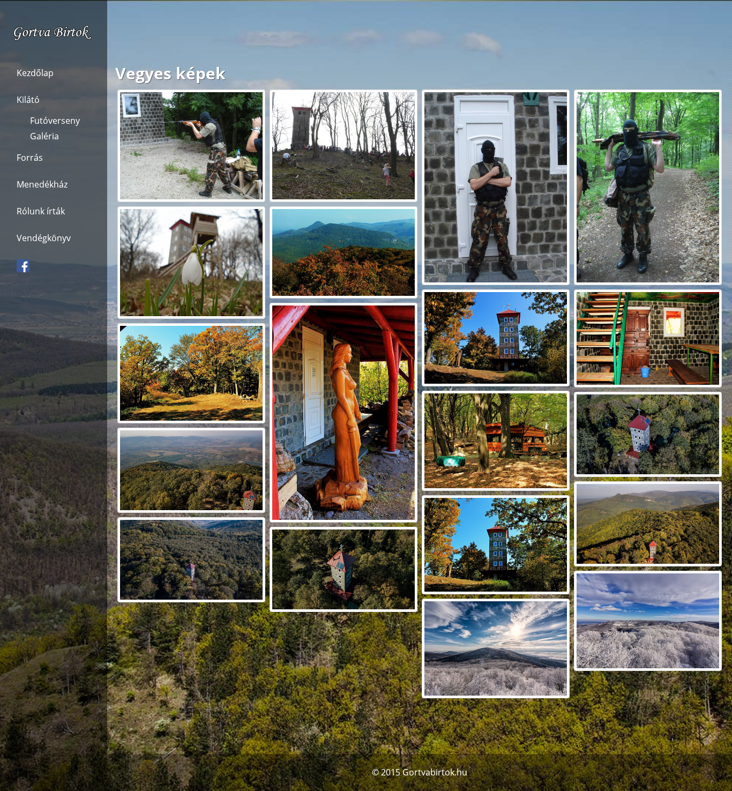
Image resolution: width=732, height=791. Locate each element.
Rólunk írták (41, 211)
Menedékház (42, 184)
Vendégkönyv (44, 238)
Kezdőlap (35, 73)
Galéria (44, 136)
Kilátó (28, 100)
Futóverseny (55, 120)
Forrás (30, 157)
